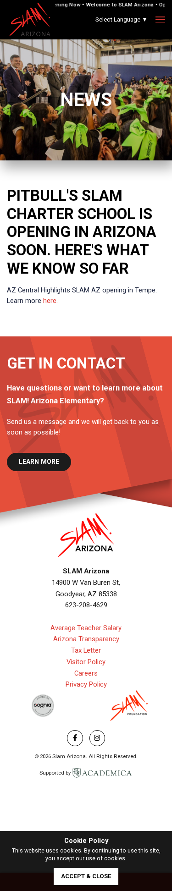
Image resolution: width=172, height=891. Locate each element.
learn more (39, 461)
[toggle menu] (160, 19)
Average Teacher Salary (86, 628)
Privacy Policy (86, 684)
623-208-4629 (86, 605)
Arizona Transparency (86, 639)
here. (50, 301)
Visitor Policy (86, 662)
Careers (86, 673)
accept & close (86, 876)
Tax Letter (86, 650)
